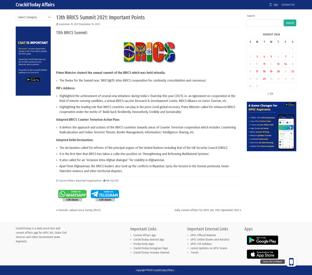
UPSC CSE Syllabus (201, 244)
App (274, 4)
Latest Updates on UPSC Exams (208, 248)
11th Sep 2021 (112, 180)
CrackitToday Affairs (35, 5)
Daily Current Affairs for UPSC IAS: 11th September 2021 (207, 210)
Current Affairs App (144, 235)
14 (285, 64)
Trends (194, 252)
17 (257, 71)
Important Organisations (89, 180)
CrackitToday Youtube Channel (151, 252)
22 (292, 71)
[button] (291, 262)
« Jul (270, 93)
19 (271, 71)
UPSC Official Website (203, 235)
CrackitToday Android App (148, 239)
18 (264, 71)
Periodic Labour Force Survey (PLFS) (79, 210)
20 (278, 71)
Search (251, 16)
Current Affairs (67, 180)
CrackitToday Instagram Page (150, 248)
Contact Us (287, 4)
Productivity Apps (143, 244)
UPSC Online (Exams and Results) (209, 239)
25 (264, 78)
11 (264, 64)
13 (278, 64)
